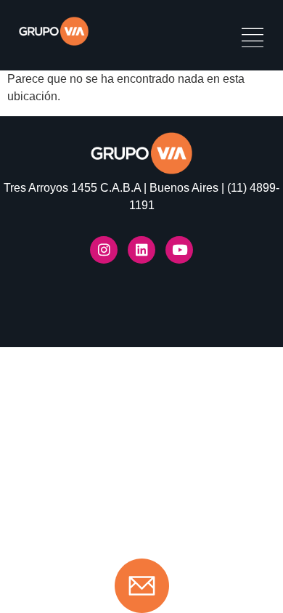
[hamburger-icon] (252, 39)
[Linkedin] (141, 250)
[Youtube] (179, 250)
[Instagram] (104, 250)
